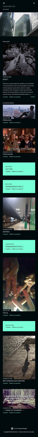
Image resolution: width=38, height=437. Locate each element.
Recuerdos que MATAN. (14, 381)
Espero (6, 232)
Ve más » (32, 97)
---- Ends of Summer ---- (13, 410)
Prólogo (7, 120)
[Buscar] (34, 3)
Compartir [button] (5, 97)
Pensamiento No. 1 (14, 246)
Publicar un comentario (15, 97)
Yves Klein (8, 154)
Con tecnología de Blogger (20, 428)
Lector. (9, 169)
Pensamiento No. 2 (14, 186)
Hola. (5, 313)
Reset (5, 79)
